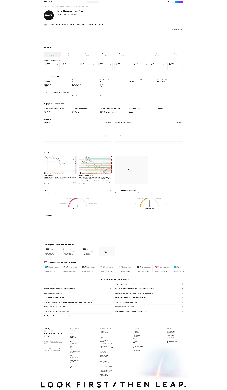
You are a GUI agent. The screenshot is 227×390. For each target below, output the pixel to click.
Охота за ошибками (104, 375)
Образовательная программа (173, 342)
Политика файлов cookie (105, 371)
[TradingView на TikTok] (59, 333)
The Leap (102, 341)
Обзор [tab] (45, 24)
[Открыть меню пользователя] (173, 2)
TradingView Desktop (74, 369)
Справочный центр (104, 355)
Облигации (72, 336)
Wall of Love (135, 331)
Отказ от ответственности (105, 369)
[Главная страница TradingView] (49, 2)
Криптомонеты (73, 337)
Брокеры (126, 1)
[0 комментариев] (71, 183)
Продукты (103, 1)
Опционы (72, 361)
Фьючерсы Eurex (103, 346)
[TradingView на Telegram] (56, 333)
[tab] (106, 122)
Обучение (135, 341)
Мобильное (72, 367)
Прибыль (72, 352)
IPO (71, 355)
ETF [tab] (95, 24)
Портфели (72, 358)
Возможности (103, 329)
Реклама (168, 338)
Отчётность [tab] (51, 24)
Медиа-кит (102, 357)
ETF (71, 334)
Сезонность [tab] (84, 24)
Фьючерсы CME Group (104, 345)
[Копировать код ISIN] (112, 112)
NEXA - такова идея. (49, 175)
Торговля (135, 340)
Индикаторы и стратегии (138, 346)
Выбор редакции (136, 342)
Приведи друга (136, 332)
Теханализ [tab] (71, 24)
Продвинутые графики (171, 333)
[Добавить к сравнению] (58, 64)
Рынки (119, 1)
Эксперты (135, 347)
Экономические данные (75, 351)
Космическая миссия (104, 352)
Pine (71, 341)
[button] (106, 2)
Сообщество (112, 1)
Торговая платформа (171, 335)
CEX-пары (72, 338)
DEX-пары (72, 340)
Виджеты (168, 329)
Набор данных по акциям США (106, 347)
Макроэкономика (73, 362)
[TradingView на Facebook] (47, 333)
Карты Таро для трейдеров (105, 362)
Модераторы (135, 336)
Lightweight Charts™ (170, 332)
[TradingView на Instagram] (51, 333)
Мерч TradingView (103, 361)
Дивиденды (72, 353)
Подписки (102, 331)
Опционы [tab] (91, 24)
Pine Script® (72, 364)
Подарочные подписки (104, 333)
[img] (74, 14)
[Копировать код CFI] (133, 112)
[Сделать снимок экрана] (166, 29)
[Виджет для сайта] (168, 29)
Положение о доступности (105, 372)
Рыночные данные (104, 332)
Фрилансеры (135, 348)
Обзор (101, 337)
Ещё (132, 1)
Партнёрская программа (172, 341)
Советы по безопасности (105, 374)
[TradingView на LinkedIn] (54, 333)
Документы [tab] (58, 24)
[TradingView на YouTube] (49, 333)
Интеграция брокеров (171, 340)
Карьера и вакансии (104, 356)
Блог (101, 353)
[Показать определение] (56, 79)
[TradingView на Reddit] (61, 333)
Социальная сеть (136, 329)
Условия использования (105, 367)
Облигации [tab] (100, 24)
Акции (71, 333)
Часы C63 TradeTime (104, 364)
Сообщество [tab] (65, 24)
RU (169, 1)
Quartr (60, 348)
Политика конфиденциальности (106, 370)
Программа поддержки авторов (139, 333)
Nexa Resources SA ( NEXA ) (86, 175)
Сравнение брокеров (104, 340)
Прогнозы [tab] (78, 24)
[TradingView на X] (44, 333)
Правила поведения (137, 335)
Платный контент (136, 350)
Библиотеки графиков (171, 331)
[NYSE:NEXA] (45, 173)
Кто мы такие (103, 351)
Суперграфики (73, 329)
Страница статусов (104, 376)
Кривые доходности (74, 360)
